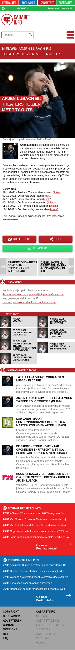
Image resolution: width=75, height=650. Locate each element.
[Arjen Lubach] (19, 326)
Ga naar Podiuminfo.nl (46, 598)
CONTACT (9, 625)
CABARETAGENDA (48, 620)
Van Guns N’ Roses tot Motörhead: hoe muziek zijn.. (36, 519)
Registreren (53, 8)
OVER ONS (10, 629)
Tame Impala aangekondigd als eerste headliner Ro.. (36, 537)
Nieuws (9, 49)
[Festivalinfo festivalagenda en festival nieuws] (9, 3)
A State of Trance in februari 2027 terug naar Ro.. (34, 513)
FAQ (5, 638)
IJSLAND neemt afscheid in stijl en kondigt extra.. (34, 571)
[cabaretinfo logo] (15, 19)
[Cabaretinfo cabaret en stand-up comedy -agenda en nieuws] (47, 3)
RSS (6, 633)
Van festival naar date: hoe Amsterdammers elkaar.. (35, 525)
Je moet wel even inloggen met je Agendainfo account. (33, 294)
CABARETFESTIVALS (50, 625)
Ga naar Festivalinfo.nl (46, 547)
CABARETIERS (45, 633)
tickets (57, 192)
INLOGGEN (22, 8)
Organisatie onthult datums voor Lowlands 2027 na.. (36, 531)
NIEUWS (41, 616)
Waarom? (67, 8)
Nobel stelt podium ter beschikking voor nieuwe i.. (34, 589)
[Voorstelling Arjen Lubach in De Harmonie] (56, 352)
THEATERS (43, 629)
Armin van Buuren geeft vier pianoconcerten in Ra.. (35, 565)
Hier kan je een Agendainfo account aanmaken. (29, 302)
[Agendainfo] (65, 3)
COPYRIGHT (11, 611)
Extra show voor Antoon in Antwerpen (27, 583)
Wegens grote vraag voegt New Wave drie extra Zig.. (36, 577)
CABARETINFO (45, 611)
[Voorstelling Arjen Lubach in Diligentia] (56, 326)
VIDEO (40, 642)
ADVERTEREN (12, 620)
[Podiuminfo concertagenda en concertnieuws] (28, 3)
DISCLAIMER (11, 616)
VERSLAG (42, 638)
